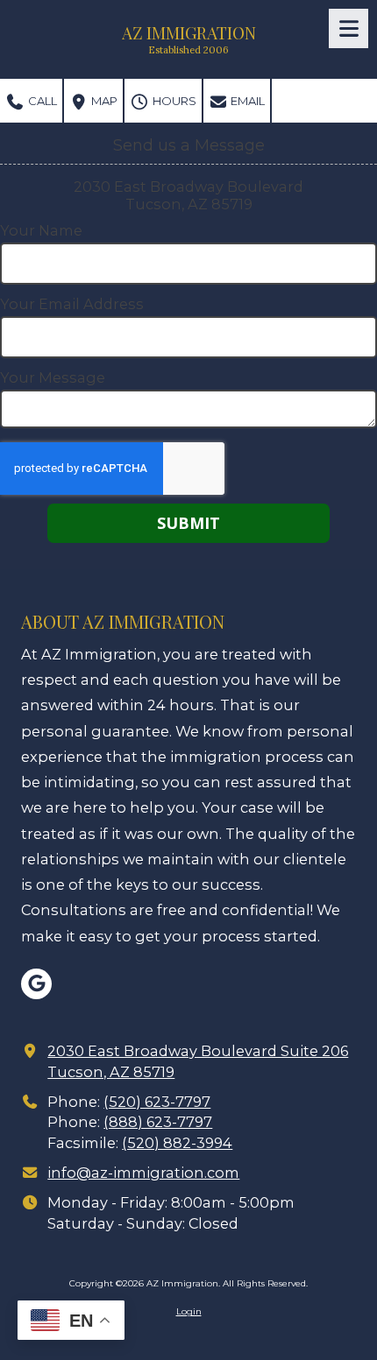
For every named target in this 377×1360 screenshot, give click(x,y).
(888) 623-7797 (157, 1122)
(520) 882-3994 (177, 1143)
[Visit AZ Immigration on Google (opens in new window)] (36, 984)
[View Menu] (348, 28)
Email (246, 101)
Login (189, 1311)
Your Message (52, 377)
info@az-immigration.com (143, 1172)
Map (103, 101)
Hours (173, 101)
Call (41, 101)
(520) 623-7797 (156, 1101)
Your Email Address (72, 304)
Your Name (41, 230)
